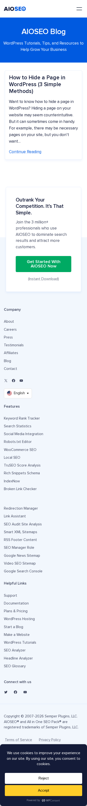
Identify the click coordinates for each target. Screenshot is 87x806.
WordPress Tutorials (20, 642)
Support (10, 595)
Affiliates (11, 353)
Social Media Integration (23, 434)
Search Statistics (17, 426)
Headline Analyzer (18, 658)
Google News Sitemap (22, 556)
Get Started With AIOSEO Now (43, 264)
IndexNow (12, 481)
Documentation (16, 603)
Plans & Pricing (16, 611)
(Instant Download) (43, 279)
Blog (7, 361)
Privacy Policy (50, 740)
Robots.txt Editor (18, 442)
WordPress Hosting (19, 619)
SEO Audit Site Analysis (23, 524)
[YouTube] (21, 381)
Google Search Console (23, 571)
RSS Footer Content (20, 540)
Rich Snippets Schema (22, 473)
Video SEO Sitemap (20, 563)
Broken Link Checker (20, 489)
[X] (6, 381)
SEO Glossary (15, 666)
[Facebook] (13, 381)
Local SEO (12, 457)
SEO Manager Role (19, 548)
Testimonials (14, 345)
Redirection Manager (21, 508)
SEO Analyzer (15, 650)
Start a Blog (13, 627)
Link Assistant (15, 516)
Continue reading (25, 152)
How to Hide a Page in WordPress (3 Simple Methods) (37, 84)
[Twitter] (6, 692)
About (9, 321)
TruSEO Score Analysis (22, 465)
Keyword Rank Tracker (22, 418)
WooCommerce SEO (20, 450)
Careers (10, 329)
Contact (10, 369)
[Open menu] (79, 9)
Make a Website (17, 635)
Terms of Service (18, 740)
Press (8, 337)
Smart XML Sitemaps (20, 532)
